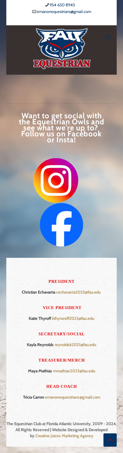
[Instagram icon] (65, 20)
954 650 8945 (62, 4)
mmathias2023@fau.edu (74, 370)
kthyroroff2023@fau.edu (73, 318)
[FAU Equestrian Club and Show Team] (61, 48)
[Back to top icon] (110, 440)
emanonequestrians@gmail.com (64, 11)
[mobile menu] (108, 38)
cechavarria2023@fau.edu (78, 292)
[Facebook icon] (58, 20)
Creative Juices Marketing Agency (64, 435)
